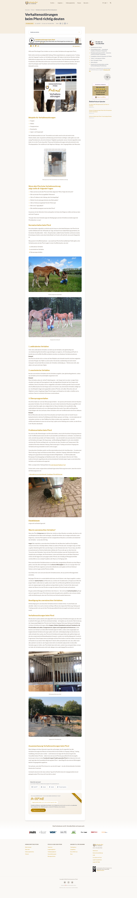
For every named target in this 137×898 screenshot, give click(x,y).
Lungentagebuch (51, 849)
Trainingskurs (73, 847)
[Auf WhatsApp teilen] (62, 23)
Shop (71, 854)
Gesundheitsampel (52, 854)
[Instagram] (68, 882)
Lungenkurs (72, 849)
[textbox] (55, 249)
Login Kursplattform (97, 859)
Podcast (79, 3)
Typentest (50, 847)
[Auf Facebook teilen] (60, 23)
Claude (44, 787)
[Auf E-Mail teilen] (67, 23)
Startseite (27, 9)
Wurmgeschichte (51, 856)
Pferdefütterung (34, 520)
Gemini (52, 787)
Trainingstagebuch (52, 851)
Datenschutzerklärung (98, 852)
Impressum (95, 850)
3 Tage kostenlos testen (38, 810)
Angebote (60, 3)
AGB (94, 855)
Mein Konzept (28, 847)
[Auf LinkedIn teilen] (65, 23)
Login (105, 2)
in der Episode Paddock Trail (58, 465)
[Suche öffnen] (110, 3)
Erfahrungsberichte (70, 3)
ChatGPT (35, 787)
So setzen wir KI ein (97, 857)
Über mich (86, 3)
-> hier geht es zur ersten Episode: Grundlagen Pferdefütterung (45, 474)
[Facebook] (65, 882)
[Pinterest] (72, 882)
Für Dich (52, 3)
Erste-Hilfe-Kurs (74, 851)
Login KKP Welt (96, 862)
